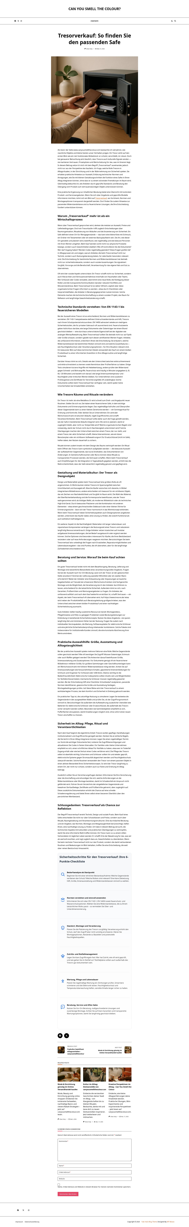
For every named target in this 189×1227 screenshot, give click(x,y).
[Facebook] (15, 21)
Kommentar (63, 1141)
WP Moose (170, 1222)
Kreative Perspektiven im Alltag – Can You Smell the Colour (120, 1087)
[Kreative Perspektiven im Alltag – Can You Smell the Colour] (120, 1075)
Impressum (19, 1221)
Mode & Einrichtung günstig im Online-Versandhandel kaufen (68, 1087)
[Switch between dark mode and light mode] (172, 21)
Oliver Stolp (89, 49)
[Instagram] (21, 21)
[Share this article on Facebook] (60, 1035)
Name (61, 1166)
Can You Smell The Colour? (94, 8)
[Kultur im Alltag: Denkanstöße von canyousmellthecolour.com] (94, 1075)
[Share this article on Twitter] (66, 1035)
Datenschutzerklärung (32, 1221)
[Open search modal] (175, 21)
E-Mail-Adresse (64, 1172)
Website (62, 1179)
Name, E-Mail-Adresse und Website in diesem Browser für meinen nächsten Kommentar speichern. (94, 1187)
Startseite (94, 21)
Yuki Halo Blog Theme (149, 1222)
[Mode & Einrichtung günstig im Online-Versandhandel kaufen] (69, 1075)
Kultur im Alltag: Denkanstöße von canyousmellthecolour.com (95, 1087)
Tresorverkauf (101, 198)
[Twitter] (18, 21)
